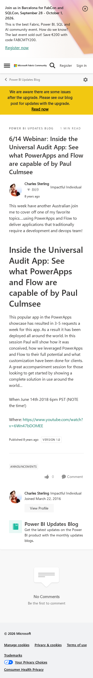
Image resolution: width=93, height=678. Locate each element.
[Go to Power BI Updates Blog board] (15, 526)
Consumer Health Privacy (24, 669)
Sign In (81, 65)
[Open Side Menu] (7, 65)
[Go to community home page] (30, 65)
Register (66, 65)
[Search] (52, 65)
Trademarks (13, 655)
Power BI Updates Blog (24, 80)
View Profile (39, 508)
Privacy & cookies (48, 645)
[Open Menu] (85, 79)
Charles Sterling (37, 183)
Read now (40, 109)
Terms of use (77, 645)
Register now (17, 47)
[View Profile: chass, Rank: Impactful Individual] (15, 189)
